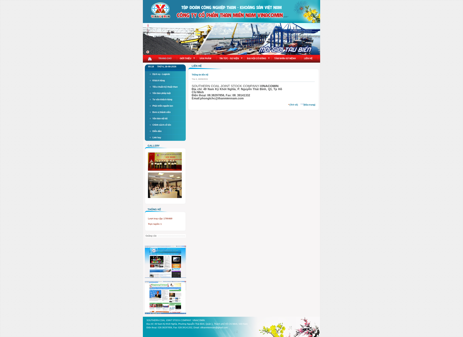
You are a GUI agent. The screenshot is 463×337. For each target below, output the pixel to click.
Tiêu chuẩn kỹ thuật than (165, 87)
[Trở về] (294, 105)
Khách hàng (158, 80)
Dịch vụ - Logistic (161, 74)
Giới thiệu (185, 58)
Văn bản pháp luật (161, 93)
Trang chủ (165, 58)
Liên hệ (308, 58)
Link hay (156, 137)
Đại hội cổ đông (256, 58)
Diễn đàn (157, 131)
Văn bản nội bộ (159, 118)
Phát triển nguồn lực (162, 106)
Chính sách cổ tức (161, 125)
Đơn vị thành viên (161, 112)
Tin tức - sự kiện (229, 58)
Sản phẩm (205, 58)
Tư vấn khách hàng (162, 99)
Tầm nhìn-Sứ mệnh (285, 58)
